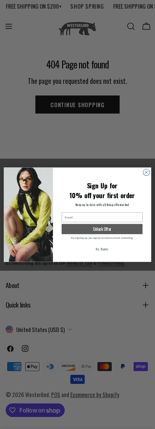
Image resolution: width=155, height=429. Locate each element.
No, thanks (102, 249)
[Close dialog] (146, 172)
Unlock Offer (102, 229)
